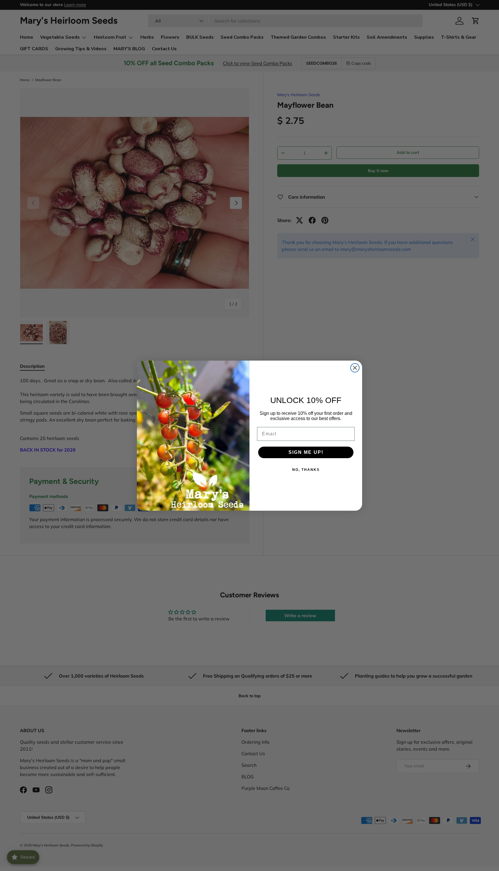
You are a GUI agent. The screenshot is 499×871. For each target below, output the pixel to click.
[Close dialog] (355, 367)
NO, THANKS (306, 470)
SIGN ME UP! (305, 452)
